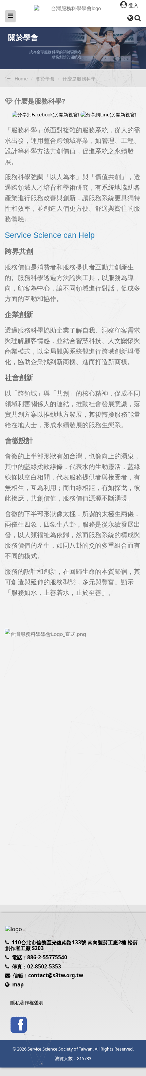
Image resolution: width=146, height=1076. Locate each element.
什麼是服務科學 (79, 78)
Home (21, 78)
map (18, 984)
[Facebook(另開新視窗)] (18, 1024)
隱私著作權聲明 (26, 1002)
